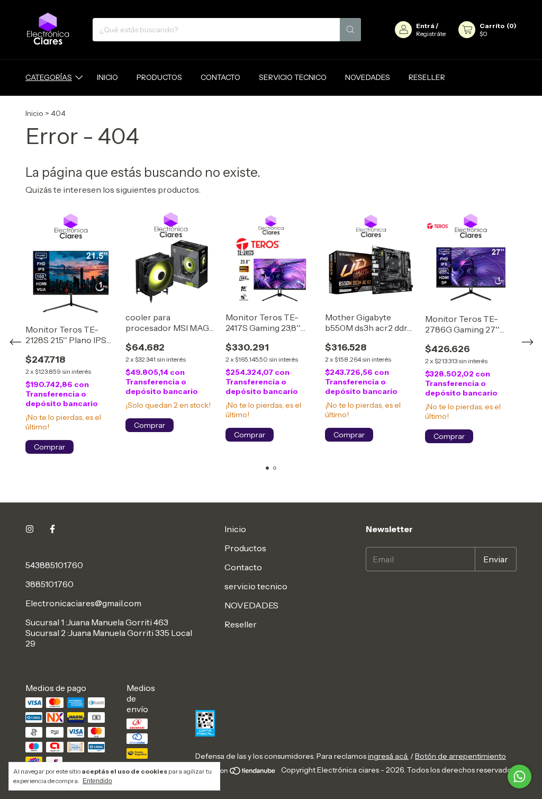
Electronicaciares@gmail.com (83, 603)
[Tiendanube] (236, 773)
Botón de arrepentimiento (460, 756)
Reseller (427, 77)
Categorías (48, 77)
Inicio (107, 77)
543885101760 (54, 565)
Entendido (97, 781)
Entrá (425, 26)
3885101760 (49, 584)
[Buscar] (350, 29)
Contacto (220, 77)
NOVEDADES (367, 77)
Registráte (431, 34)
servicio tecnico (293, 77)
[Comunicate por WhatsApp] (519, 776)
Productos (159, 77)
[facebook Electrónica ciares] (52, 529)
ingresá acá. (388, 756)
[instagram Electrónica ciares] (29, 529)
